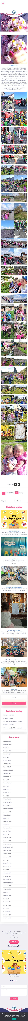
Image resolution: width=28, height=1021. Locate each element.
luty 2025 (6, 796)
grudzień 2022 (7, 876)
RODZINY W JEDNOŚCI (14, 630)
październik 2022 (8, 882)
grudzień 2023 (7, 841)
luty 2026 (6, 757)
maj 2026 (6, 747)
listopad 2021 (7, 918)
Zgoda (14, 1018)
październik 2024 (8, 808)
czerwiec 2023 (7, 857)
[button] (2, 3)
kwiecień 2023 (7, 863)
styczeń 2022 (7, 911)
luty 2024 (6, 834)
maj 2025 (6, 786)
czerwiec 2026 (7, 744)
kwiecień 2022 (7, 902)
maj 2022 (6, 898)
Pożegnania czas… (14, 559)
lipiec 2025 (6, 779)
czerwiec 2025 (7, 783)
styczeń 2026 (7, 760)
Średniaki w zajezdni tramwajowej (14, 587)
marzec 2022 (7, 905)
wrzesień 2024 (7, 812)
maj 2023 (6, 860)
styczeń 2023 (7, 873)
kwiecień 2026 (7, 751)
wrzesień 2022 (7, 886)
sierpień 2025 (7, 776)
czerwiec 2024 (7, 821)
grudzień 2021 (7, 914)
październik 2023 (8, 847)
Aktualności (17, 500)
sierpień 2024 (7, 815)
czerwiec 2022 (7, 895)
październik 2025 (8, 770)
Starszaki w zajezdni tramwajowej (14, 659)
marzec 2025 (7, 792)
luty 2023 (6, 869)
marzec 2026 (7, 754)
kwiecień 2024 (7, 828)
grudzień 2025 (7, 763)
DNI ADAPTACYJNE (14, 531)
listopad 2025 (7, 767)
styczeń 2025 (7, 799)
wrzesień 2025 (7, 773)
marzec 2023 (7, 866)
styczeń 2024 (7, 837)
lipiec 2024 (6, 818)
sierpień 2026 (7, 741)
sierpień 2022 (7, 889)
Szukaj (14, 697)
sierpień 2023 (7, 853)
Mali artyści (14, 689)
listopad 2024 (7, 805)
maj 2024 (6, 824)
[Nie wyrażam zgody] (26, 1016)
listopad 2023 (7, 844)
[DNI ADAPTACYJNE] (14, 962)
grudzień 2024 (7, 802)
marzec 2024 (7, 831)
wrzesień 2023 (7, 850)
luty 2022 (6, 908)
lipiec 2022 (6, 892)
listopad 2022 (7, 879)
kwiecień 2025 (7, 789)
